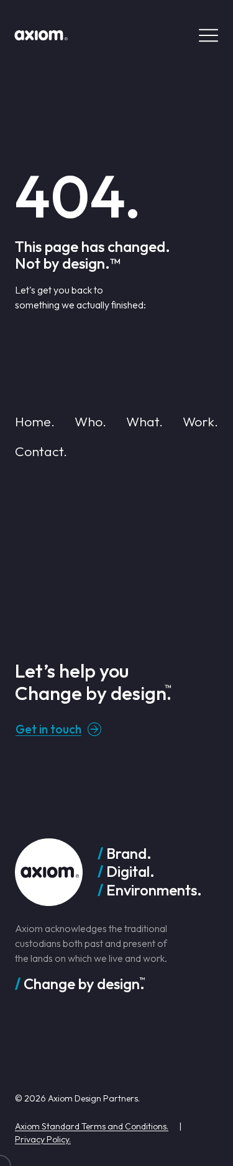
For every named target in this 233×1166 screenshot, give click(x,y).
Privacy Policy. (43, 1139)
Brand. (129, 854)
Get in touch (48, 729)
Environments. (154, 890)
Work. (200, 421)
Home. (35, 421)
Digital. (130, 872)
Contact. (41, 451)
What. (144, 421)
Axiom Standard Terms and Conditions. (91, 1126)
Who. (90, 421)
